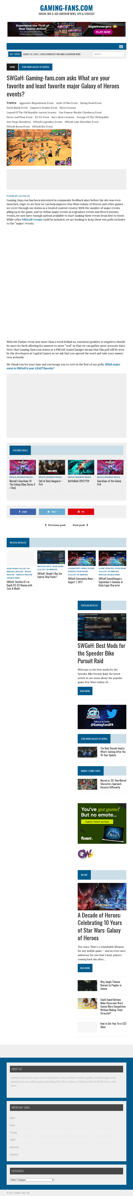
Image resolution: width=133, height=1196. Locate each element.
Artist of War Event (67, 103)
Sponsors (14, 1154)
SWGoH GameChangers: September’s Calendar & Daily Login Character (111, 582)
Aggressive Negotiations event (36, 103)
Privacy (13, 1132)
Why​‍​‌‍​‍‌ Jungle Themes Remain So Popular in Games (110, 985)
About (12, 1118)
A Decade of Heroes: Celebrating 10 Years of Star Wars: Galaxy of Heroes (100, 926)
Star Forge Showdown (19, 121)
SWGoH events (32, 219)
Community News (77, 568)
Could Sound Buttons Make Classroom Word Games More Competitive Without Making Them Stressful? (113, 1006)
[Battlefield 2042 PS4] (81, 472)
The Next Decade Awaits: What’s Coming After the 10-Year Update (113, 751)
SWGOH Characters (109, 574)
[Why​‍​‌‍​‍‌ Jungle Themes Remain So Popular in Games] (87, 989)
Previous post (57, 525)
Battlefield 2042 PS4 (78, 481)
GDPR (12, 1139)
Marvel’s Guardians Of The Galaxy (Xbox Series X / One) (22, 484)
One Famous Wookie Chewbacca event (80, 112)
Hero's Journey (68, 107)
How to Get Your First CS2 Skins (113, 1025)
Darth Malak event (17, 107)
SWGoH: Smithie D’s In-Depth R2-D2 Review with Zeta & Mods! (19, 585)
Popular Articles (89, 605)
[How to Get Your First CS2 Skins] (87, 1030)
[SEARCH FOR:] (108, 54)
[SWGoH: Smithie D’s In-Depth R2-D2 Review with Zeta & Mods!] (20, 564)
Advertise (14, 1147)
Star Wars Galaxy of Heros (94, 738)
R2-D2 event (42, 117)
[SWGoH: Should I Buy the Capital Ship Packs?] (51, 562)
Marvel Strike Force (90, 770)
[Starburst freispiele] (86, 858)
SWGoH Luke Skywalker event (81, 121)
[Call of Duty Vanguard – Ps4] (52, 472)
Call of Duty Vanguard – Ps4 (51, 482)
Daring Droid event (91, 103)
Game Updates (106, 568)
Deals (13, 477)
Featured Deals (20, 450)
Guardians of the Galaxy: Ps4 (109, 482)
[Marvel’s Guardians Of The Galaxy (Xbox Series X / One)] (23, 472)
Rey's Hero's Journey (63, 117)
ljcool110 (24, 196)
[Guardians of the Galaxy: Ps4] (110, 472)
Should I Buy (44, 566)
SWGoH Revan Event (18, 126)
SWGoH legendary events (47, 121)
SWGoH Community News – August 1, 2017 (81, 580)
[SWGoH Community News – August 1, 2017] (82, 564)
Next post (79, 525)
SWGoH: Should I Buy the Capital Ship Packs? (49, 575)
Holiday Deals (24, 477)
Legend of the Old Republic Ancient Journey (31, 112)
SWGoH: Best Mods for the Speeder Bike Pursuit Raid (101, 653)
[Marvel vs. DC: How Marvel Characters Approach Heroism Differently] (87, 787)
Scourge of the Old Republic (93, 117)
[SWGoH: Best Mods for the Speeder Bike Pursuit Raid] (102, 638)
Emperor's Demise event (43, 107)
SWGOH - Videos (15, 574)
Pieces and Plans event (20, 117)
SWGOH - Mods (23, 571)
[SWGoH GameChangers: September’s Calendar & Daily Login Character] (112, 564)
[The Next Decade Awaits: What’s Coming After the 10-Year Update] (87, 755)
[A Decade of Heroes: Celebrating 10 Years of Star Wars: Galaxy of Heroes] (102, 908)
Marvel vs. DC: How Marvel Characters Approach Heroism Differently (113, 783)
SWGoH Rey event (42, 126)
